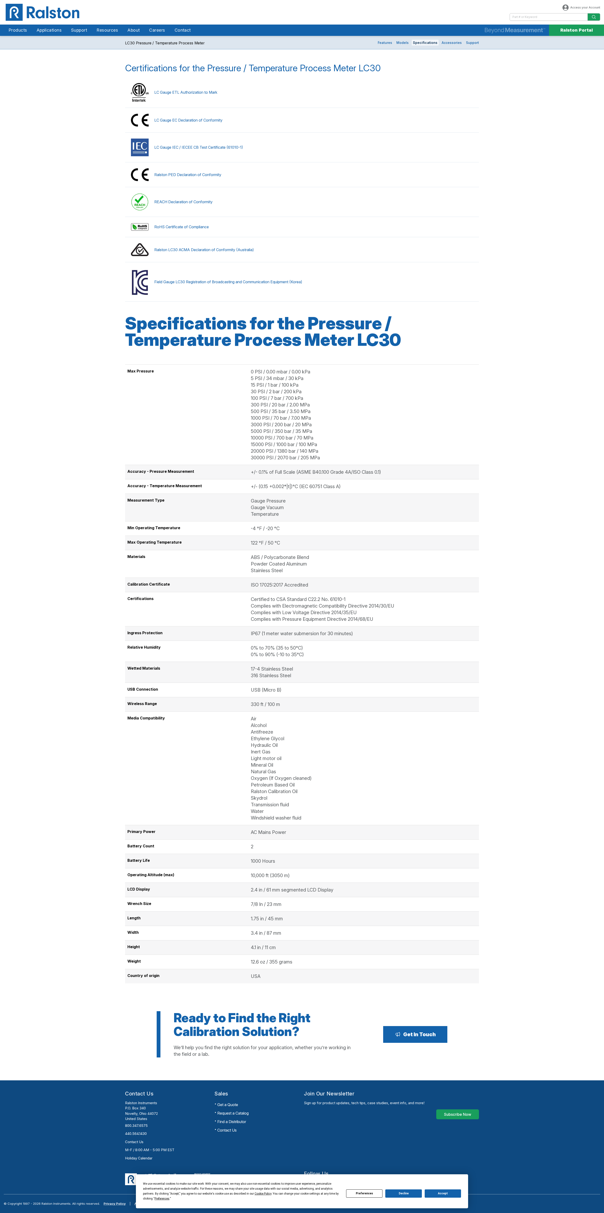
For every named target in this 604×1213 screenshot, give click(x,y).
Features (385, 43)
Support (79, 30)
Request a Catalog (233, 1113)
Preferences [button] (162, 1198)
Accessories (452, 43)
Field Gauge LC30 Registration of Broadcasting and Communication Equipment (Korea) (228, 281)
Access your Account (585, 7)
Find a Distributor (231, 1121)
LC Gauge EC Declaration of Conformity (188, 120)
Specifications (425, 43)
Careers (157, 30)
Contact (183, 30)
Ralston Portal (576, 30)
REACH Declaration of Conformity (183, 201)
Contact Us (134, 1142)
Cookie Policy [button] (263, 1193)
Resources (107, 30)
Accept (443, 1193)
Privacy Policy (115, 1203)
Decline (404, 1193)
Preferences (364, 1193)
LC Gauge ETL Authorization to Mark (185, 92)
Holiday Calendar (138, 1158)
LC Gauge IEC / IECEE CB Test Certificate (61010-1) (198, 147)
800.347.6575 (136, 1125)
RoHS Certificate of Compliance (181, 226)
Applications (49, 30)
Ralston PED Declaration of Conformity (187, 174)
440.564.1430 (136, 1133)
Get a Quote (227, 1104)
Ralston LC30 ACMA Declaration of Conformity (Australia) (204, 249)
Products (17, 30)
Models (402, 43)
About (133, 30)
